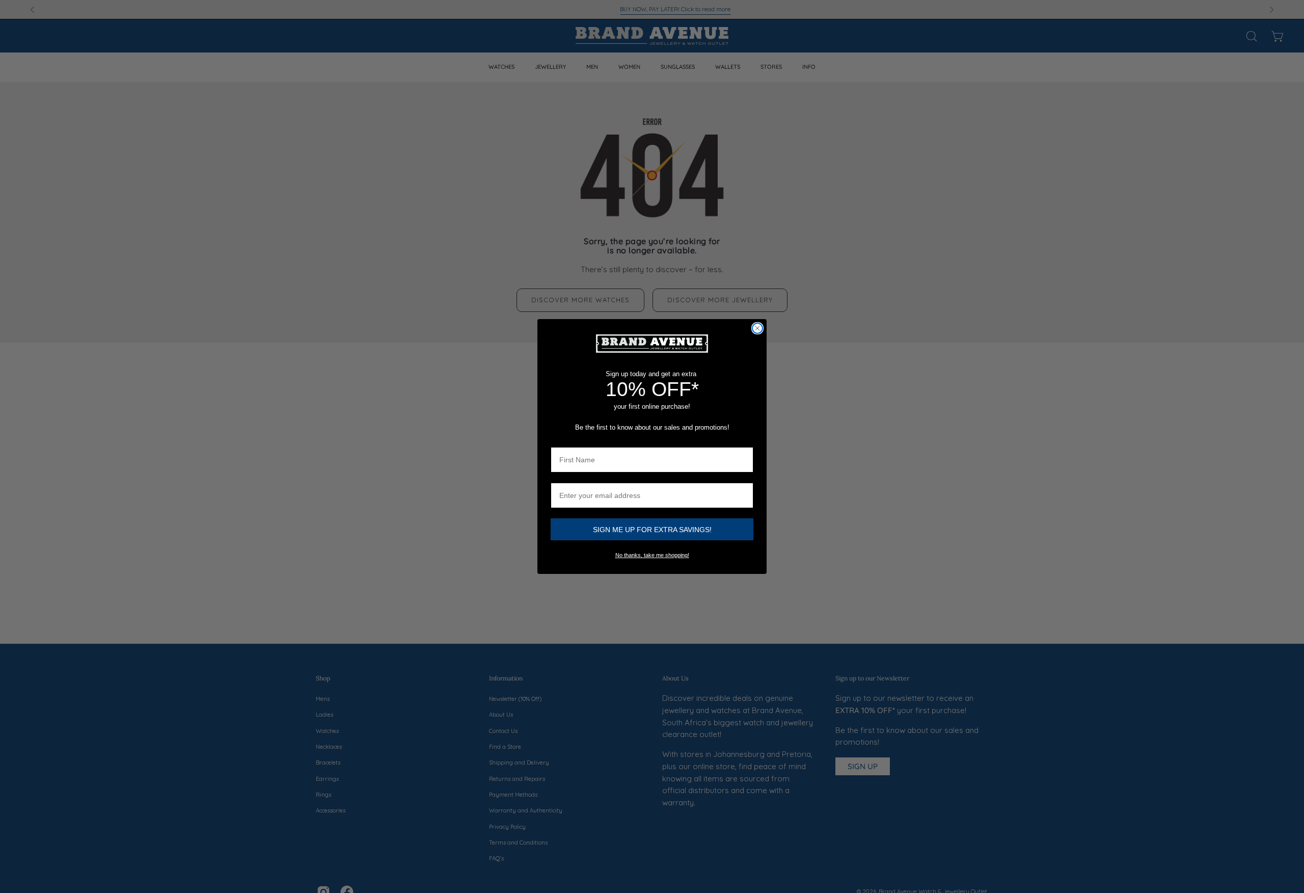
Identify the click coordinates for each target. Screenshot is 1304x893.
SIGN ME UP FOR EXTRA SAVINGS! (652, 530)
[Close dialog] (757, 328)
